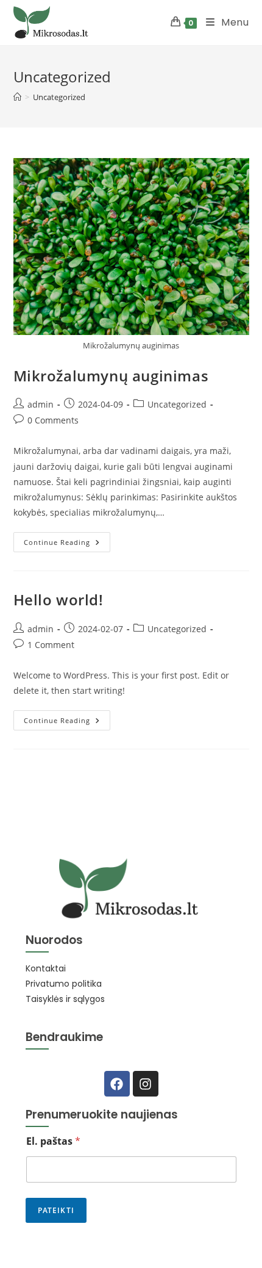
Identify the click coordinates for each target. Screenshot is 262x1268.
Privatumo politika (64, 984)
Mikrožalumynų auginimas (111, 376)
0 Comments (53, 420)
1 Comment (50, 644)
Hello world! (58, 599)
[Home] (17, 97)
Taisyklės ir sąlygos (65, 999)
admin (40, 404)
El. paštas (53, 1141)
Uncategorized (59, 97)
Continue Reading (67, 539)
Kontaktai (46, 968)
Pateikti (56, 1210)
